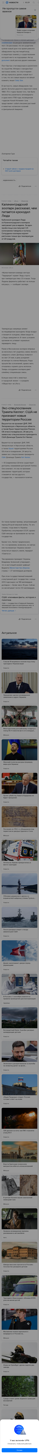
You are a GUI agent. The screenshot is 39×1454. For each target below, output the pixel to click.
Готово (19, 1450)
